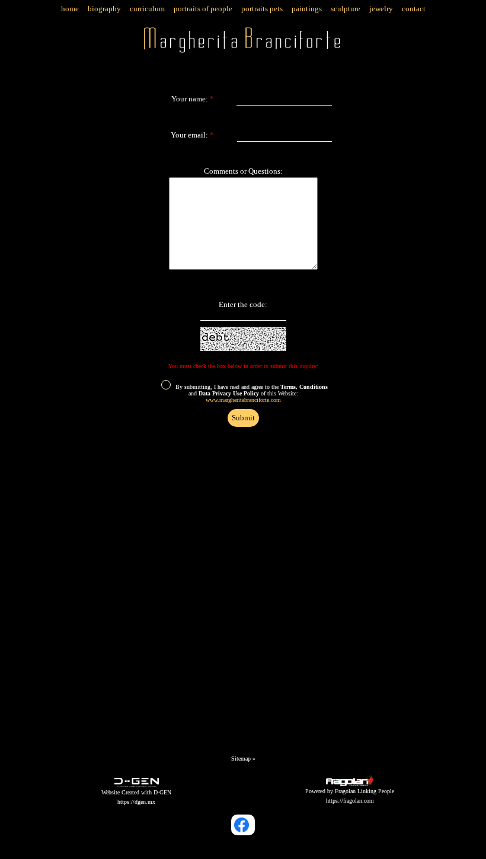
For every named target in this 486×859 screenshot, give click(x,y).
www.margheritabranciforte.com (243, 400)
